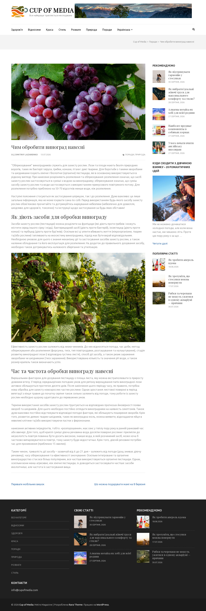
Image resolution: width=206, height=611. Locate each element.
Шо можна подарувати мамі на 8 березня (119, 484)
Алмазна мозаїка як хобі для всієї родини (181, 111)
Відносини (34, 29)
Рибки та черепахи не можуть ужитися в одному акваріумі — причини (180, 298)
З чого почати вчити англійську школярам (181, 146)
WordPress (103, 604)
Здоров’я (17, 29)
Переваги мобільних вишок (27, 484)
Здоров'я (16, 533)
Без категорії (18, 517)
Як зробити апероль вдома (181, 261)
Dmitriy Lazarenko (26, 154)
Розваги (76, 29)
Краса (49, 29)
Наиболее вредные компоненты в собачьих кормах (180, 129)
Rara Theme (76, 604)
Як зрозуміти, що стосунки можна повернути (179, 279)
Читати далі (160, 243)
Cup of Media (51, 10)
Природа (91, 29)
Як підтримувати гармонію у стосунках (179, 75)
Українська (123, 29)
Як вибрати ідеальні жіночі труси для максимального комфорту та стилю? (181, 93)
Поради (107, 29)
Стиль (62, 29)
